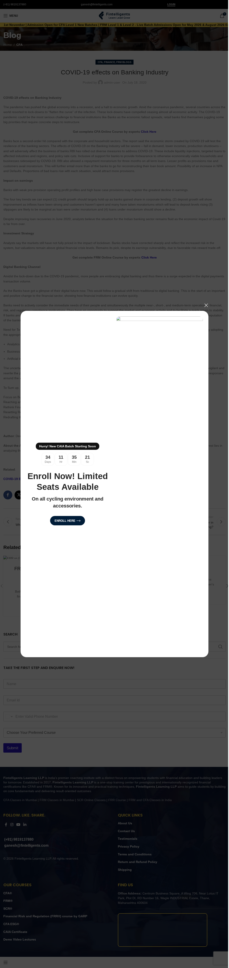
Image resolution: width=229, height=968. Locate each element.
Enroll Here (63, 520)
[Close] (204, 305)
